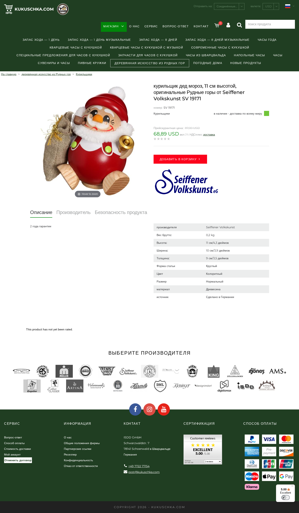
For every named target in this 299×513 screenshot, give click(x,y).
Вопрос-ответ (176, 26)
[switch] (286, 497)
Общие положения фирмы (82, 443)
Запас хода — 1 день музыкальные (99, 40)
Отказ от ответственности (81, 466)
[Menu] (292, 486)
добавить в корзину (178, 159)
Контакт (201, 26)
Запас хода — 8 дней (158, 40)
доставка (209, 134)
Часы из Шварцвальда (206, 55)
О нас (134, 26)
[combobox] (229, 6)
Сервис (151, 26)
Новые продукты (245, 63)
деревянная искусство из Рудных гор (150, 63)
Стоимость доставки (17, 449)
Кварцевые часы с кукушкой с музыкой (146, 47)
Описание (41, 212)
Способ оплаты (14, 443)
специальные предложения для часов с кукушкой (63, 55)
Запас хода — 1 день (41, 40)
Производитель (73, 212)
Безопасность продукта (121, 212)
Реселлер (70, 454)
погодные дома (207, 63)
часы (278, 55)
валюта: (256, 6)
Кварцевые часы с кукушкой (76, 47)
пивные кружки (92, 63)
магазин (111, 26)
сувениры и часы (54, 63)
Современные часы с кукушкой (220, 47)
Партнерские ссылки (77, 449)
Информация (77, 424)
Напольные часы (249, 55)
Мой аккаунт (12, 454)
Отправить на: (203, 6)
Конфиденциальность (78, 460)
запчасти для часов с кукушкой (148, 55)
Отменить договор (18, 460)
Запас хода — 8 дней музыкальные (217, 40)
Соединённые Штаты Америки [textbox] (230, 6)
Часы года (267, 40)
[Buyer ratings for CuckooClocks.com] (202, 451)
